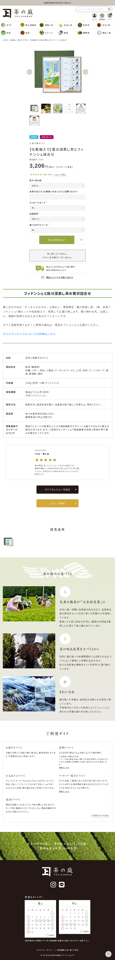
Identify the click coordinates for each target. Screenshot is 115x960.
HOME (5, 40)
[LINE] (62, 884)
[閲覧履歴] (102, 16)
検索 (109, 9)
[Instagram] (53, 884)
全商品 (12, 40)
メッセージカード (37, 202)
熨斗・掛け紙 (35, 180)
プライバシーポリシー (45, 950)
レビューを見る (60, 174)
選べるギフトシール (38, 224)
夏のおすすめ (23, 40)
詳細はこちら (64, 767)
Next (85, 72)
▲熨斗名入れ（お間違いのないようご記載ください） (53, 191)
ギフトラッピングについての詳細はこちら (29, 333)
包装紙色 (33, 213)
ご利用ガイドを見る (100, 815)
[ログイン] (94, 16)
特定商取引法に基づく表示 (68, 950)
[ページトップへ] (108, 954)
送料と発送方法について (56, 270)
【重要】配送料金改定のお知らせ (57, 2)
